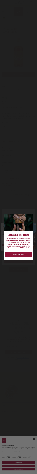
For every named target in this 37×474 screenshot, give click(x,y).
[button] (6, 216)
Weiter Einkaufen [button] (18, 254)
